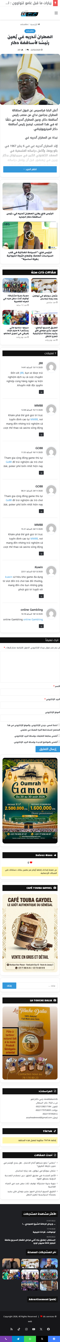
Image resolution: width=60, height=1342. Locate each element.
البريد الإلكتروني (52, 699)
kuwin (8, 577)
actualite (24, 24)
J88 (41, 363)
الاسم (56, 686)
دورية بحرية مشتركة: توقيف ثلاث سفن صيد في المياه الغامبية (16, 299)
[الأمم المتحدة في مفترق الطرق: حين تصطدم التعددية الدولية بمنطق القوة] (11, 1263)
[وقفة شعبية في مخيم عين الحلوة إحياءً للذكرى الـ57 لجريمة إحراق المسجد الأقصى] (30, 1286)
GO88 (39, 448)
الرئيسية (34, 24)
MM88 (38, 405)
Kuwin (39, 567)
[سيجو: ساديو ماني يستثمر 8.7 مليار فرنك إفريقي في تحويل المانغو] (15, 317)
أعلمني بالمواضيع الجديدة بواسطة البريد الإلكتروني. (35, 742)
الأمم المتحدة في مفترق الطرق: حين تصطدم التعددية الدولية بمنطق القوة (30, 1177)
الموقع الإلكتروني (52, 712)
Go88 (9, 462)
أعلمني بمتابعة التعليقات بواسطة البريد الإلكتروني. (35, 736)
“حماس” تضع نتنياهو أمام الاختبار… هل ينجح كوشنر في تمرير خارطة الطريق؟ (30, 1164)
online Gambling (32, 609)
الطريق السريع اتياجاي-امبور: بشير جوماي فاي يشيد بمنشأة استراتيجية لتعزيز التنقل (45, 332)
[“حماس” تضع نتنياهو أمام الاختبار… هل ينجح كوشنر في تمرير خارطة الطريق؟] (49, 1263)
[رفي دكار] (30, 13)
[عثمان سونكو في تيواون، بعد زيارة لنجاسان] (44, 285)
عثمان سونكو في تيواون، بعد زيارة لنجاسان (45, 297)
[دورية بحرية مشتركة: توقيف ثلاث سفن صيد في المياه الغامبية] (15, 285)
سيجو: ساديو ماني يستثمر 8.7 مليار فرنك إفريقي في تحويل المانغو (16, 331)
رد (41, 392)
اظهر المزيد (31, 169)
